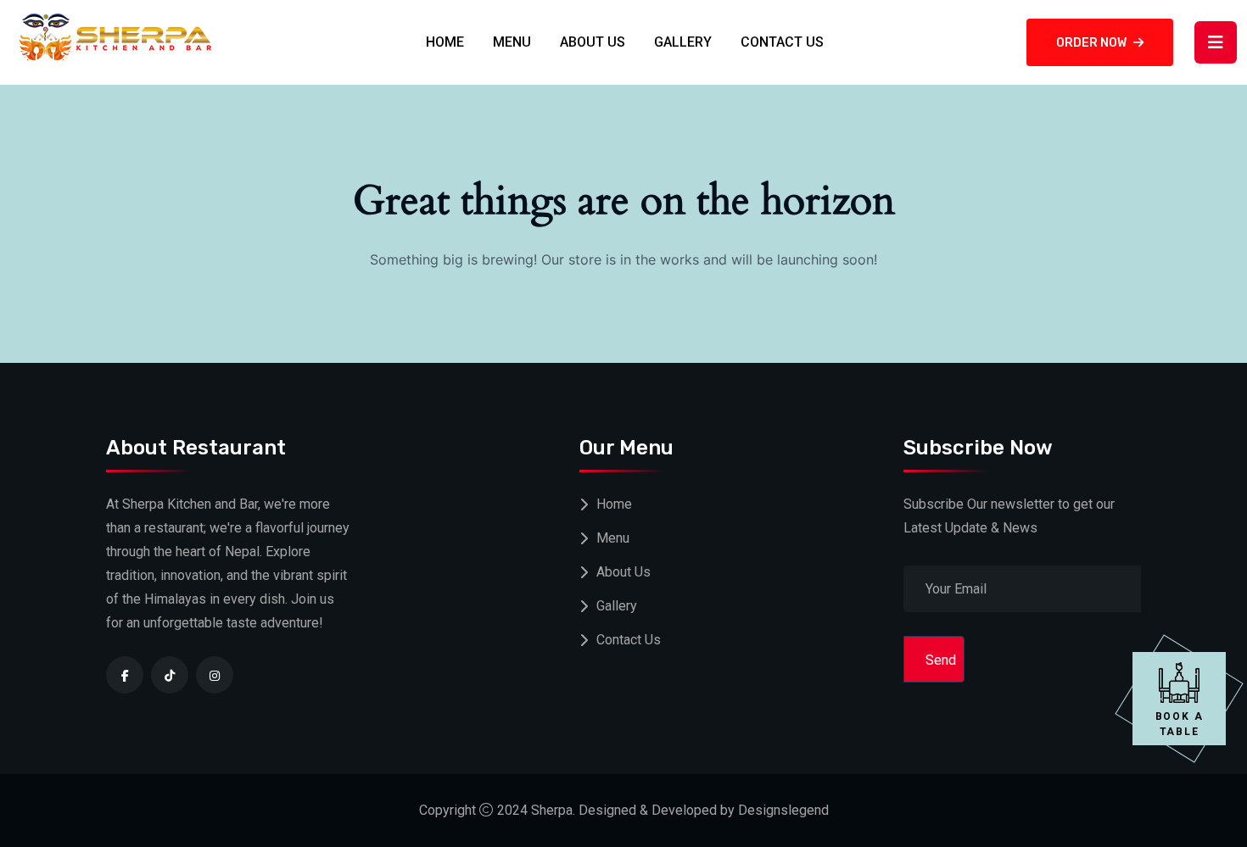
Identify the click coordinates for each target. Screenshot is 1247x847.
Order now (1091, 43)
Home (445, 42)
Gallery (683, 42)
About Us (592, 42)
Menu (512, 42)
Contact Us (782, 42)
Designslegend (783, 810)
